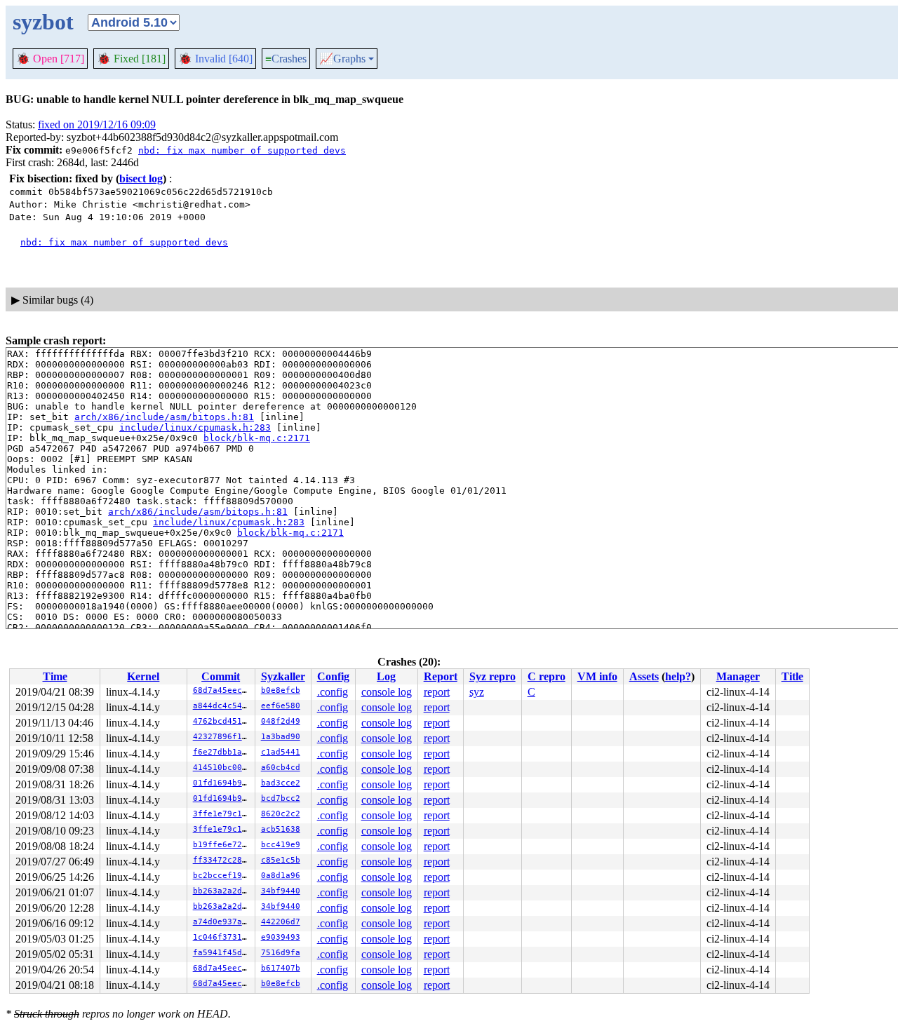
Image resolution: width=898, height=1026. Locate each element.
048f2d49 (280, 721)
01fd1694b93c (222, 783)
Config (333, 676)
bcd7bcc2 (280, 798)
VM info (597, 676)
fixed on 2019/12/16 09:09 (97, 124)
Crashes (286, 59)
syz (476, 692)
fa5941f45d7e (222, 952)
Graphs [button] (342, 59)
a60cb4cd (280, 767)
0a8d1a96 (280, 875)
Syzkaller (283, 676)
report (437, 692)
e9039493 (280, 937)
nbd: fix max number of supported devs (242, 150)
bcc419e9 (280, 844)
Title (792, 676)
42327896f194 (222, 736)
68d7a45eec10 (222, 690)
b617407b (280, 968)
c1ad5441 (280, 752)
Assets (644, 676)
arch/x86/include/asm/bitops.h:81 (164, 417)
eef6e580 (280, 705)
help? (678, 676)
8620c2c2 (280, 813)
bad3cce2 (280, 783)
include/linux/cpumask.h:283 (195, 427)
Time (55, 676)
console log (386, 692)
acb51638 (280, 829)
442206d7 (280, 921)
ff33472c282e (222, 860)
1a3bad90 (280, 736)
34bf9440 (280, 891)
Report (440, 676)
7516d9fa (280, 952)
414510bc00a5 (222, 767)
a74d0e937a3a (222, 921)
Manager (738, 676)
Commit (220, 676)
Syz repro (492, 676)
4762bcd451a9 (222, 721)
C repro (546, 676)
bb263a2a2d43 (222, 891)
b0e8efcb (280, 690)
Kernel (143, 676)
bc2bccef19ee (222, 875)
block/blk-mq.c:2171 (256, 438)
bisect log (141, 178)
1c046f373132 (222, 937)
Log (386, 676)
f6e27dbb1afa (222, 752)
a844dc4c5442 (222, 705)
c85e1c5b (280, 860)
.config (332, 692)
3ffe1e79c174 (222, 813)
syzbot (43, 21)
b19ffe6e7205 (222, 844)
